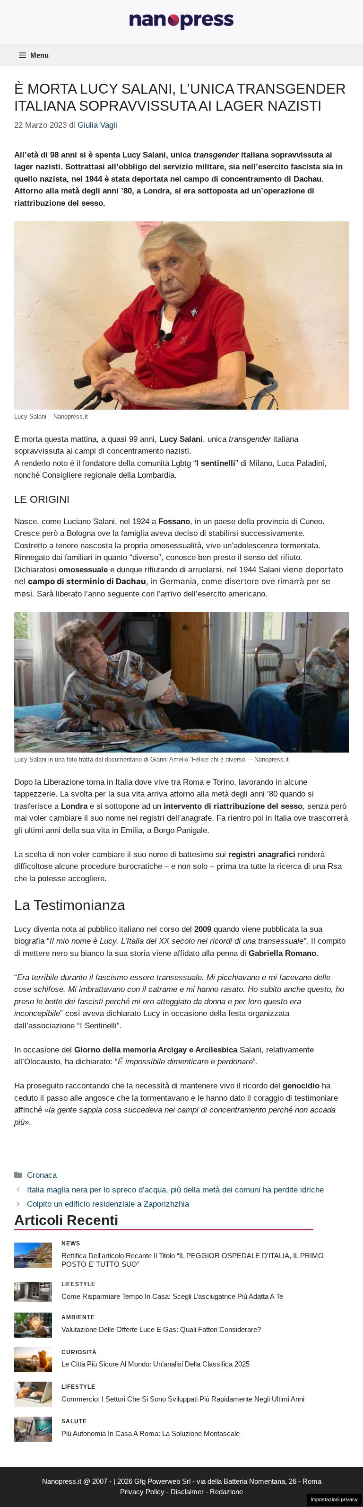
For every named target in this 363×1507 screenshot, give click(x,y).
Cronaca (42, 1175)
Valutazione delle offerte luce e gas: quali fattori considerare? (161, 1329)
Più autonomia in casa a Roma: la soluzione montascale (150, 1433)
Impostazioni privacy (334, 1499)
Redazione (226, 1492)
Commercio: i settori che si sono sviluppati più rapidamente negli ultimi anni (182, 1399)
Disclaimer (187, 1492)
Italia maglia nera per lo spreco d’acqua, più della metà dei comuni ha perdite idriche (175, 1189)
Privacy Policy (142, 1492)
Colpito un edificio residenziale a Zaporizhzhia (108, 1204)
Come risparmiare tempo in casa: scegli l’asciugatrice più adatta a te (172, 1296)
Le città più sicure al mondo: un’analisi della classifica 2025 (155, 1364)
